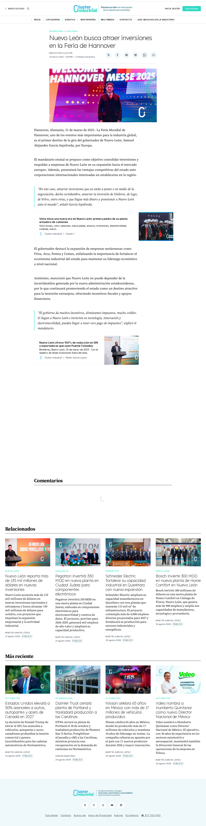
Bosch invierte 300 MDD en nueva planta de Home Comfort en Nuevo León (178, 580)
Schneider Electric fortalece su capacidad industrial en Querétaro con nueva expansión (125, 583)
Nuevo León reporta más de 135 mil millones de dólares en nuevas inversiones (26, 583)
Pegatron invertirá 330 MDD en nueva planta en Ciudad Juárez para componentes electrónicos (77, 585)
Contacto (126, 19)
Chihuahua (61, 571)
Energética (112, 571)
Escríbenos (132, 815)
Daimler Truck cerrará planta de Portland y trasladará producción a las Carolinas (76, 710)
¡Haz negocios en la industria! (155, 19)
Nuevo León (12, 571)
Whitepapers (88, 19)
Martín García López (17, 632)
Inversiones (56, 31)
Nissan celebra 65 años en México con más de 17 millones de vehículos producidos (127, 710)
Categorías (53, 19)
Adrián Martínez (65, 756)
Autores (118, 815)
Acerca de (80, 815)
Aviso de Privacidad (100, 815)
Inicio (37, 19)
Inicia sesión (172, 8)
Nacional (72, 31)
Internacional (64, 698)
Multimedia (107, 19)
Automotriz (12, 698)
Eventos (70, 19)
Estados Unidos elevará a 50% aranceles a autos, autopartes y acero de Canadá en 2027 (27, 710)
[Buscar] (28, 8)
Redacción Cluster (61, 53)
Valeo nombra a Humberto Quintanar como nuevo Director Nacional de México (174, 710)
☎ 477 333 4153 (151, 815)
